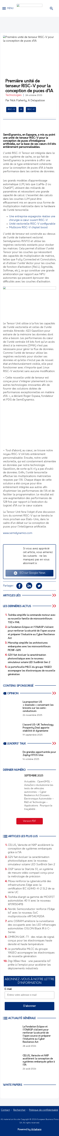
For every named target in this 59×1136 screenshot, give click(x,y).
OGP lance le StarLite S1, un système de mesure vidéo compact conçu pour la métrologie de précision (31, 873)
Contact (5, 1110)
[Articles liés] (54, 595)
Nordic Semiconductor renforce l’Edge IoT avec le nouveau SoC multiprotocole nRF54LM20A (31, 913)
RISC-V (11, 109)
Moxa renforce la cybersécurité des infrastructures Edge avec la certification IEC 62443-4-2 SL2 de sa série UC (31, 887)
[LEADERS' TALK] (54, 743)
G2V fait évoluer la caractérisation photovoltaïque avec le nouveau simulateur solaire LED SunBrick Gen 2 (31, 861)
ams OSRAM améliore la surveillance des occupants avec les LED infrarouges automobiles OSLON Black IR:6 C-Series (32, 927)
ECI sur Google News (31, 573)
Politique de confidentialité (43, 1110)
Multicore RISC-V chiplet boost (28, 227)
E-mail (8, 989)
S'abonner (29, 1006)
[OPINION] (54, 693)
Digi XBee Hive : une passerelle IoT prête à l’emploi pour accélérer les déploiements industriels (29, 965)
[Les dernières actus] (54, 606)
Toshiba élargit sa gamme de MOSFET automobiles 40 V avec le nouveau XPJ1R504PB (31, 901)
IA (21, 109)
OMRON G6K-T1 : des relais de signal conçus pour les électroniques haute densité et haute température (31, 941)
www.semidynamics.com (17, 533)
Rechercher (19, 1110)
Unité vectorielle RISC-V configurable (32, 224)
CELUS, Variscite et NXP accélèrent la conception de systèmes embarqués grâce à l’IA (30, 849)
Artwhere (36, 1129)
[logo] (29, 8)
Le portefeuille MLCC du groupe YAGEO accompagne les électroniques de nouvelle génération (31, 953)
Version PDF (29, 821)
